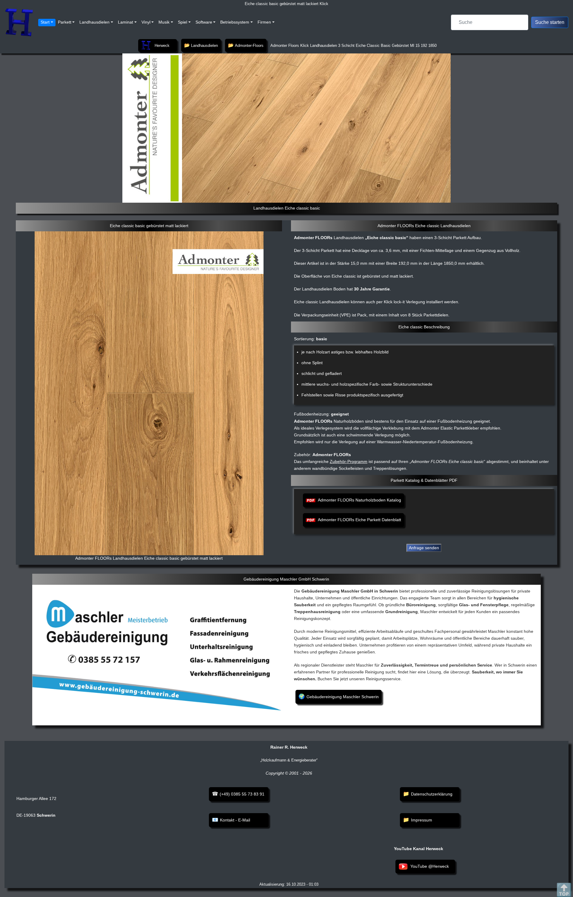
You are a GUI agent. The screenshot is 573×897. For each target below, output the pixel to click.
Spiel (182, 22)
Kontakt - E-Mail (235, 820)
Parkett (64, 22)
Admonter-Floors (249, 45)
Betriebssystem (234, 22)
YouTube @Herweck (429, 866)
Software (203, 22)
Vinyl (145, 22)
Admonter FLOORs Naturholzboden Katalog (359, 500)
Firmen (264, 22)
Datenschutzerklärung (431, 794)
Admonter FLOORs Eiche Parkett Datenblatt (359, 519)
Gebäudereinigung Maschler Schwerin (342, 696)
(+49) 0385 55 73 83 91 (242, 794)
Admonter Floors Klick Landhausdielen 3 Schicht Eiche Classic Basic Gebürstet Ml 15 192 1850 (353, 45)
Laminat (125, 22)
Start (45, 22)
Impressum (421, 820)
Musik (164, 22)
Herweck (162, 45)
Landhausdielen (94, 22)
